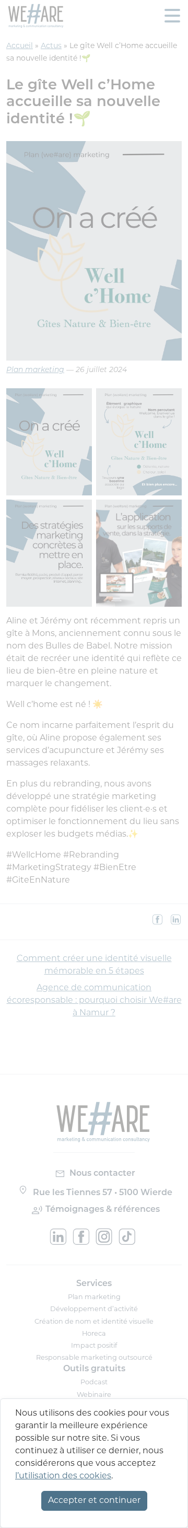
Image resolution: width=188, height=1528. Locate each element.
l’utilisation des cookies (63, 1476)
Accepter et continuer (94, 1501)
